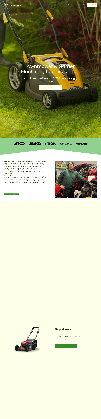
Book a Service (92, 4)
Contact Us (78, 5)
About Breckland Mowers (69, 5)
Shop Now (66, 346)
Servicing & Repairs (58, 5)
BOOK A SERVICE (50, 87)
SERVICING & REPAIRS (11, 194)
